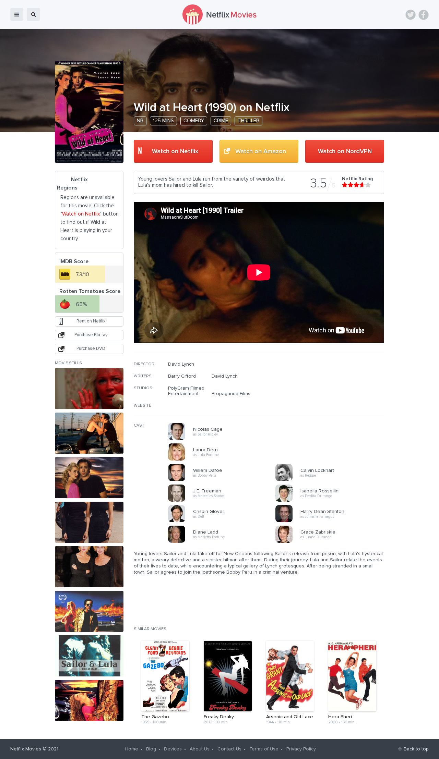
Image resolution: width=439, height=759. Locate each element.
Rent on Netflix (90, 321)
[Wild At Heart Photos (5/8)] (89, 566)
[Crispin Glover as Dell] (224, 521)
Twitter (410, 15)
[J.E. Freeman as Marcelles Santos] (224, 500)
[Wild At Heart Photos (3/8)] (89, 477)
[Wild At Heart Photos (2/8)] (89, 433)
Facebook (423, 15)
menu (16, 14)
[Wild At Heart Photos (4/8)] (89, 522)
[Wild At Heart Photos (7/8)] (89, 655)
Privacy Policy (301, 749)
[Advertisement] (332, 405)
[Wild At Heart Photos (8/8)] (89, 700)
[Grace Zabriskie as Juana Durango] (331, 541)
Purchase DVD (90, 348)
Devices (173, 749)
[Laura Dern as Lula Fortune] (224, 459)
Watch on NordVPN (345, 151)
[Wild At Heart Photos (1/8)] (89, 388)
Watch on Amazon (260, 151)
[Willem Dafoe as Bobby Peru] (224, 480)
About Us (200, 749)
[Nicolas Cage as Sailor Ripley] (224, 439)
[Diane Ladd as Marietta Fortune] (224, 541)
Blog (151, 749)
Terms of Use (263, 749)
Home (131, 749)
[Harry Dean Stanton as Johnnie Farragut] (331, 521)
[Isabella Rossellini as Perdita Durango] (331, 500)
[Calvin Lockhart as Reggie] (331, 480)
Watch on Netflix (175, 151)
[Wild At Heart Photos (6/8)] (89, 611)
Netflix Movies (25, 749)
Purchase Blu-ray (90, 335)
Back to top (416, 749)
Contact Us (229, 749)
